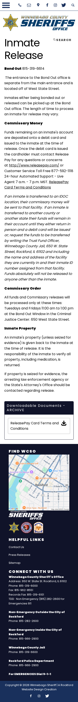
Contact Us (16, 547)
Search (63, 40)
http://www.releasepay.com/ (34, 165)
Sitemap (15, 563)
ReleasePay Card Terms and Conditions (34, 426)
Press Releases (19, 555)
